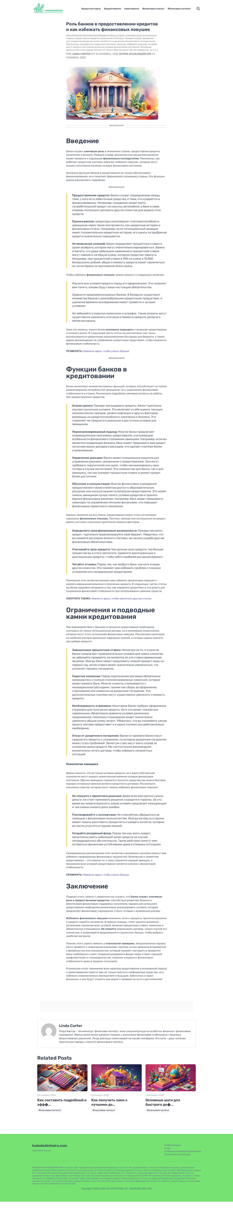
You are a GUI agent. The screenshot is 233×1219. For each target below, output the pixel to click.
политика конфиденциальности (182, 1151)
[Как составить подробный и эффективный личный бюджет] (62, 1090)
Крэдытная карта (91, 8)
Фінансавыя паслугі (153, 8)
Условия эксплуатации (177, 1154)
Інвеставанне (131, 8)
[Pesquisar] (198, 9)
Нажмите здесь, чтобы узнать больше (106, 351)
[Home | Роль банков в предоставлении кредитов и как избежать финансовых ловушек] (52, 8)
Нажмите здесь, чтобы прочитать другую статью (121, 598)
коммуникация (172, 1145)
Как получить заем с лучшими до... (109, 1102)
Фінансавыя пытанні (179, 8)
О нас (167, 1148)
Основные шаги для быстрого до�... (163, 1102)
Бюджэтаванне (112, 8)
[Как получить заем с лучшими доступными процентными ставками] (116, 1090)
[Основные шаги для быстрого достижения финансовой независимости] (171, 1090)
